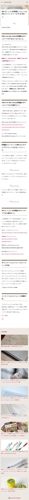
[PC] (14, 23)
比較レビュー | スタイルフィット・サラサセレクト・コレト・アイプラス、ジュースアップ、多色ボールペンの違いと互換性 (14, 471)
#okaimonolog (7, 2)
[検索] (27, 2)
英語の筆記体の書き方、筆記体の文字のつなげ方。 (12, 346)
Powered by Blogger (15, 498)
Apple (6, 315)
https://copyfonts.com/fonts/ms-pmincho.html (13, 254)
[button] (2, 17)
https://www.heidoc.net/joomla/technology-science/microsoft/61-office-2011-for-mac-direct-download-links (13, 127)
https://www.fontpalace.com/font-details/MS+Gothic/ (14, 232)
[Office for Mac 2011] (14, 170)
